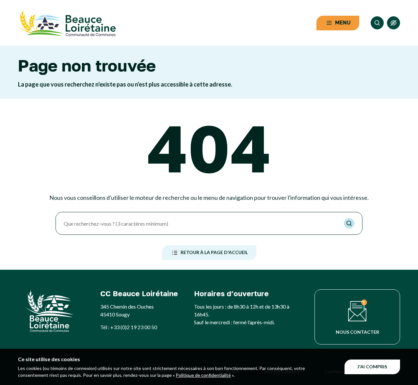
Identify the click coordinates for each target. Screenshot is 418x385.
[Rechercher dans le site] (377, 22)
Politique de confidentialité (203, 375)
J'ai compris (372, 366)
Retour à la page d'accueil (214, 252)
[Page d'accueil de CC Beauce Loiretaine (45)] (67, 22)
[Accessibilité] (393, 22)
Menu (343, 22)
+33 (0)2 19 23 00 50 (133, 327)
